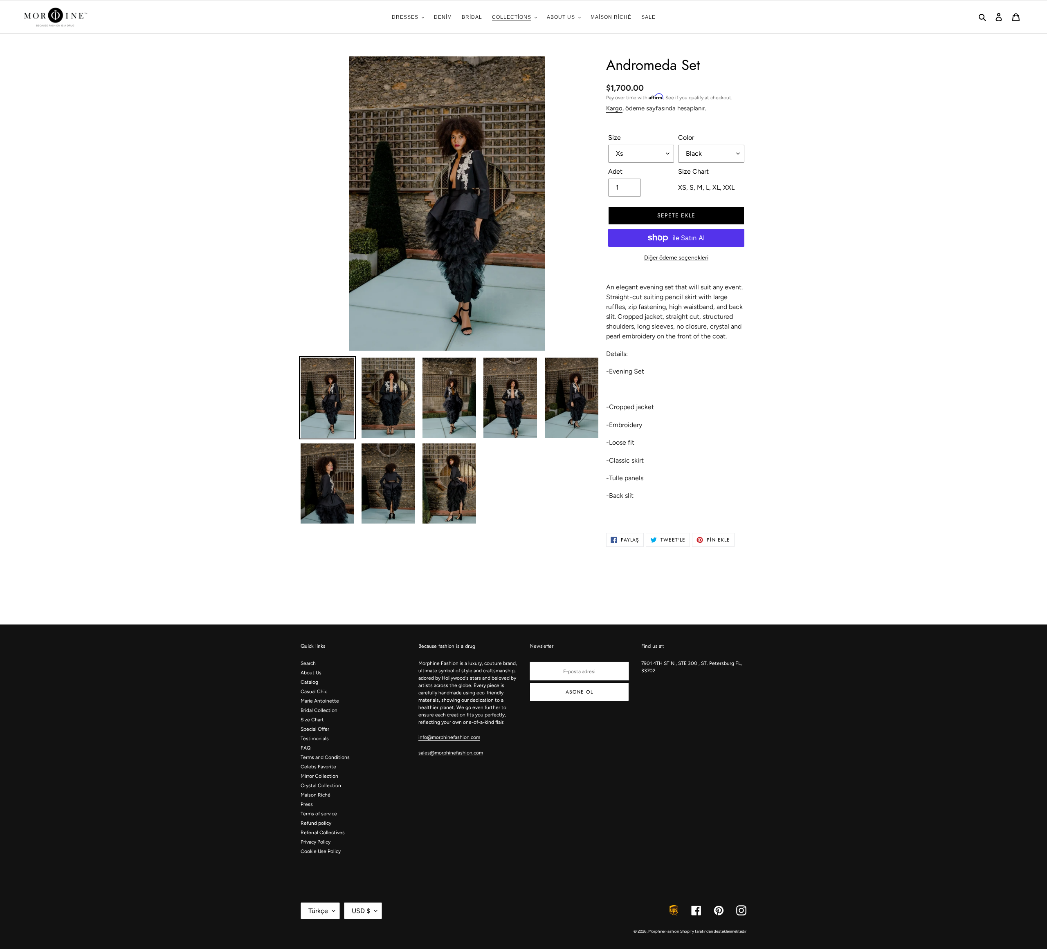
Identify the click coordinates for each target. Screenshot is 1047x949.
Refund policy (316, 823)
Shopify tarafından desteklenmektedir (713, 931)
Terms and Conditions (325, 757)
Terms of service (319, 814)
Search (308, 663)
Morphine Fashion (663, 931)
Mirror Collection (319, 776)
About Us (311, 673)
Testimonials (315, 738)
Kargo (614, 108)
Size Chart (312, 720)
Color (686, 137)
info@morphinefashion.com (449, 737)
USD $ (361, 911)
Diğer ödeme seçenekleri (676, 257)
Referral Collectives (323, 832)
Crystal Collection (321, 785)
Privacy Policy (315, 842)
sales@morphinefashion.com (450, 753)
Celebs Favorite (318, 767)
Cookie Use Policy (321, 851)
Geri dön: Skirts (529, 593)
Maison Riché (315, 795)
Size (614, 137)
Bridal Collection (319, 710)
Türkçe (318, 911)
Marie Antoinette (320, 701)
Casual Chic (314, 691)
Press (307, 804)
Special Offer (315, 729)
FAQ (305, 748)
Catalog (309, 682)
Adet (615, 171)
